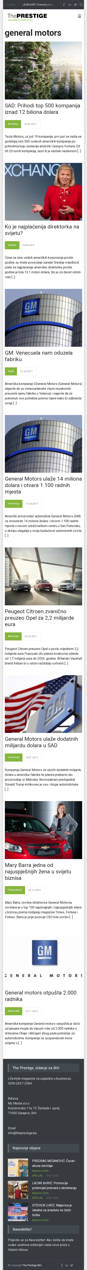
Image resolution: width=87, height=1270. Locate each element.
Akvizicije (13, 636)
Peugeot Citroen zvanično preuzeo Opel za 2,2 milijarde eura (39, 618)
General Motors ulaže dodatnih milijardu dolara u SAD (41, 742)
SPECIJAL (37, 1175)
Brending (13, 124)
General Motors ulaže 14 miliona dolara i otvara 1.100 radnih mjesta (43, 485)
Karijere (12, 245)
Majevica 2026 (40, 1170)
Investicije (13, 503)
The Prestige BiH (32, 1265)
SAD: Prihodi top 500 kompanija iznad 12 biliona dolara (42, 108)
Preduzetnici (15, 890)
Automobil (13, 1011)
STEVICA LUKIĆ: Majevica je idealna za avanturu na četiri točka (52, 1210)
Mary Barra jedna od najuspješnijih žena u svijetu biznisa (38, 871)
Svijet (11, 371)
